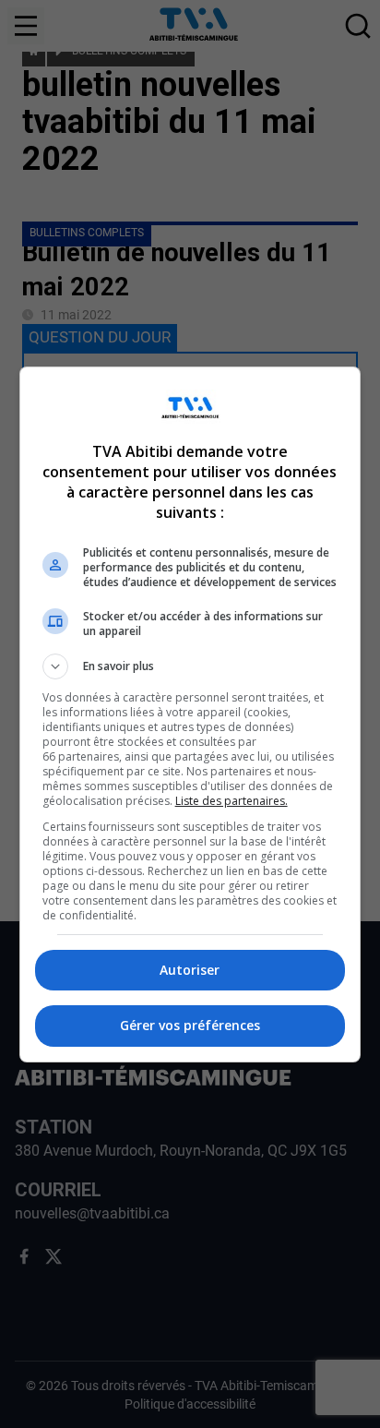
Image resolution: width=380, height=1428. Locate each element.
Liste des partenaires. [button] (231, 801)
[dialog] (190, 714)
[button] (190, 666)
